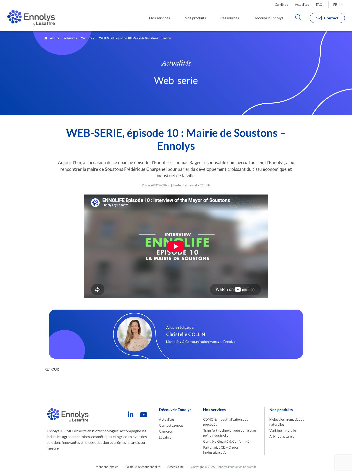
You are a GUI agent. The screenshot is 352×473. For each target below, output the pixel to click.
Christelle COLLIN (198, 185)
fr (335, 4)
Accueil (55, 38)
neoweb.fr (249, 467)
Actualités (70, 38)
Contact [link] (331, 18)
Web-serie (88, 38)
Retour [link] (52, 369)
